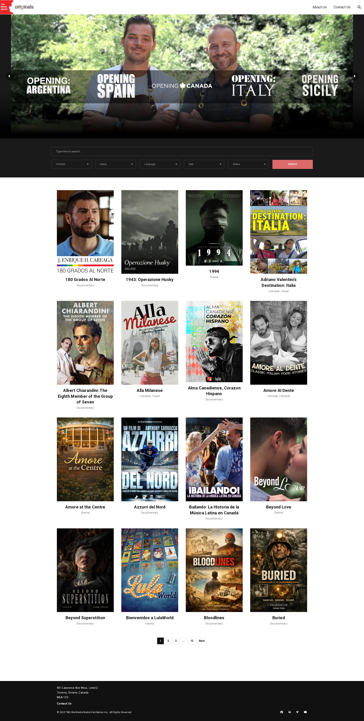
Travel (285, 291)
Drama (214, 277)
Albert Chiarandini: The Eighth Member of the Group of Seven (85, 396)
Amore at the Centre (85, 507)
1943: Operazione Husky (150, 279)
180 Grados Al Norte (85, 279)
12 (192, 640)
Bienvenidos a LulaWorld (149, 617)
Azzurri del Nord (150, 507)
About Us (320, 7)
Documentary (85, 285)
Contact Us (342, 7)
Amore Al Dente (278, 390)
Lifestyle (274, 291)
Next (202, 640)
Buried (278, 617)
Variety (149, 623)
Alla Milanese (150, 390)
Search (292, 164)
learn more (94, 125)
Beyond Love (278, 507)
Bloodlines (214, 617)
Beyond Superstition (85, 617)
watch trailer (45, 125)
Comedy (273, 396)
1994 (214, 271)
